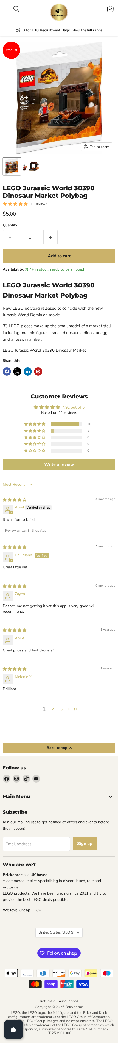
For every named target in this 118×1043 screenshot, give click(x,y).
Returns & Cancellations (59, 1001)
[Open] (13, 1029)
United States (56, 932)
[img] (14, 499)
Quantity (10, 225)
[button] (35, 424)
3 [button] (61, 709)
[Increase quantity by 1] (51, 237)
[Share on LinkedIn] (28, 371)
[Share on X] (17, 371)
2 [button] (53, 709)
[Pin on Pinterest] (38, 371)
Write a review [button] (59, 464)
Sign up (84, 844)
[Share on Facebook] (7, 371)
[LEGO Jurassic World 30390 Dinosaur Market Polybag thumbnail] (12, 166)
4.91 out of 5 (73, 407)
